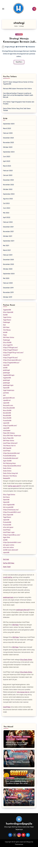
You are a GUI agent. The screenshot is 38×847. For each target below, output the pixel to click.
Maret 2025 (7, 128)
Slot (4, 325)
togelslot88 (7, 378)
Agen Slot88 (7, 461)
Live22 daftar (7, 577)
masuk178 (6, 355)
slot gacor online (8, 545)
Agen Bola (6, 537)
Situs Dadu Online (26, 659)
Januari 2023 (7, 175)
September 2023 (8, 152)
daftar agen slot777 (14, 486)
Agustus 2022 (8, 199)
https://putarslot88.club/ (11, 453)
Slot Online (26, 736)
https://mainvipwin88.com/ (12, 360)
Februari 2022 (8, 222)
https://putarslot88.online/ (12, 466)
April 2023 (6, 161)
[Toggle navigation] (3, 9)
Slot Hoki (6, 559)
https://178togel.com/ (10, 347)
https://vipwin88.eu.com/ (11, 535)
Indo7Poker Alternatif (10, 443)
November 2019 (8, 292)
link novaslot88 (8, 507)
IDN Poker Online (8, 337)
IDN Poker (6, 327)
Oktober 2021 (7, 236)
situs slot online (8, 547)
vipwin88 (6, 365)
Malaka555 (6, 478)
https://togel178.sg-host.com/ (13, 352)
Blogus (29, 842)
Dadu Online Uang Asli (10, 473)
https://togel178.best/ (10, 350)
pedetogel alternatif (23, 610)
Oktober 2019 (7, 297)
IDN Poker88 (7, 448)
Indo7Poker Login (9, 532)
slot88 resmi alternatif (10, 550)
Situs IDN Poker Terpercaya (12, 435)
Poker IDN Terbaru (9, 433)
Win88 (5, 332)
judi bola (6, 393)
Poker (5, 335)
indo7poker (6, 430)
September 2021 (8, 241)
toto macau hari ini (23, 692)
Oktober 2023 (7, 147)
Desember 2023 (8, 138)
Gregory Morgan (10, 47)
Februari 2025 (8, 133)
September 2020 (8, 273)
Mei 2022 (6, 213)
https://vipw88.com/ (10, 425)
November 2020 (8, 264)
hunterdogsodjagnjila (19, 823)
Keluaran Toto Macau (10, 476)
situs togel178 (7, 345)
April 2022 (6, 217)
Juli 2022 (6, 203)
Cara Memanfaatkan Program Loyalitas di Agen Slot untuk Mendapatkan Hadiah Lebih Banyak (18, 95)
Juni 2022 (6, 208)
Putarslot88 (7, 522)
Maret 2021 (7, 250)
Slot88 (5, 315)
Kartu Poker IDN (8, 438)
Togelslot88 (7, 310)
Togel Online (7, 317)
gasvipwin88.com (9, 398)
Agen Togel (7, 567)
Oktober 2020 (7, 269)
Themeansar (19, 844)
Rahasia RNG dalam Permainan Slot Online (17, 88)
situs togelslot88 (8, 505)
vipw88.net (7, 400)
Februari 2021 (7, 255)
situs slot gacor (8, 527)
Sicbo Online (7, 471)
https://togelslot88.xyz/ (11, 362)
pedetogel (6, 370)
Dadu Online (7, 468)
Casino (8, 736)
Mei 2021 (6, 245)
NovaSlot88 (7, 413)
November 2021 (8, 231)
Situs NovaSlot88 (9, 408)
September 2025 (8, 124)
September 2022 (8, 194)
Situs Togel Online (9, 494)
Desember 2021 (8, 227)
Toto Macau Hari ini (9, 445)
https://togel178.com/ (10, 357)
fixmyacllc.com (8, 405)
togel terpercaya (8, 390)
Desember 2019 (8, 288)
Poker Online (17, 736)
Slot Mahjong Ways (9, 463)
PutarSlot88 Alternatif (10, 458)
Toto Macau (7, 330)
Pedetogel (6, 322)
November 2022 (8, 185)
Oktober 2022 (7, 189)
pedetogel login (8, 385)
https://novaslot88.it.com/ (12, 512)
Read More (19, 62)
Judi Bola (19, 34)
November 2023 (8, 142)
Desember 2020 (8, 259)
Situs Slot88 (7, 342)
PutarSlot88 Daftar (9, 456)
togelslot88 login (8, 375)
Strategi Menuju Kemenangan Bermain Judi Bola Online (19, 41)
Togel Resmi (7, 320)
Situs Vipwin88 (8, 312)
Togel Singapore (21, 739)
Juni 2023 (6, 156)
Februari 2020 (8, 283)
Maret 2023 (7, 166)
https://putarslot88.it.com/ (12, 542)
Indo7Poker (7, 451)
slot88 (5, 368)
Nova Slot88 (7, 410)
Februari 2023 (8, 170)
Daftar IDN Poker (8, 563)
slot (4, 395)
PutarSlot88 (7, 420)
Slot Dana (6, 497)
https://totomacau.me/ (11, 510)
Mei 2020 (6, 278)
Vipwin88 (6, 388)
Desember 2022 (8, 180)
